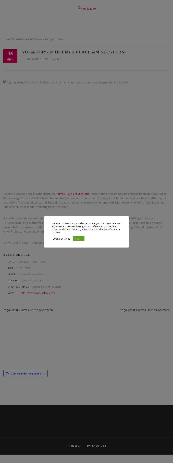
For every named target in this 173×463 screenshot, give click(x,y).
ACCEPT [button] (78, 238)
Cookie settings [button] (61, 238)
